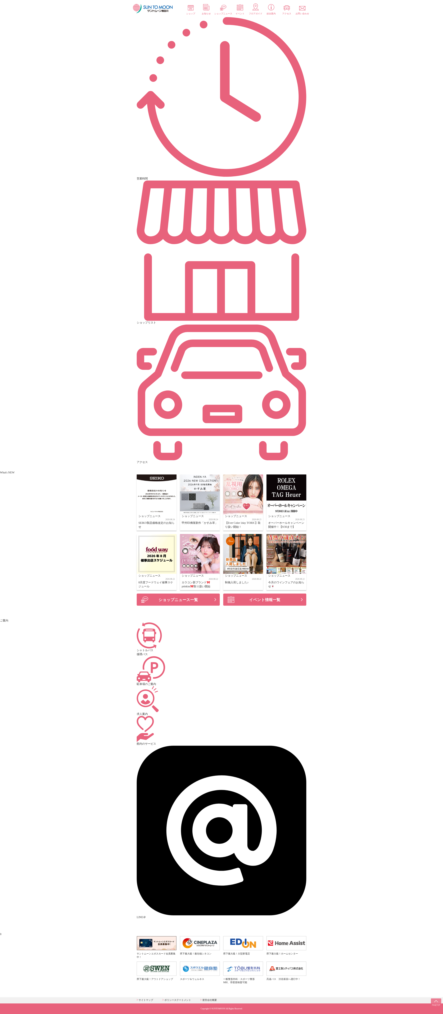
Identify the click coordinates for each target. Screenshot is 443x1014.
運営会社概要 (209, 1000)
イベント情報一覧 (264, 600)
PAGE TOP (436, 1003)
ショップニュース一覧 (178, 600)
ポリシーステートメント (177, 1000)
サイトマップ (146, 1000)
